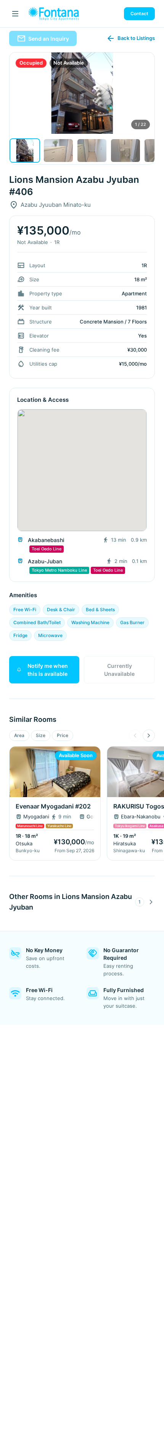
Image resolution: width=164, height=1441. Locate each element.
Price (62, 735)
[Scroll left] (135, 735)
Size (40, 735)
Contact (139, 13)
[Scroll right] (149, 735)
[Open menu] (15, 14)
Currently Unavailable (119, 670)
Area (19, 735)
